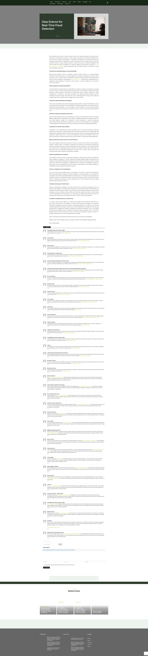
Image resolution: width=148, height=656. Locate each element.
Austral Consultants (51, 314)
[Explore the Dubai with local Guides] (100, 604)
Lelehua (48, 345)
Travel (94, 609)
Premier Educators (51, 291)
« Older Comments (46, 541)
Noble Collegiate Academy (52, 466)
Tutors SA (49, 484)
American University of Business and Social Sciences (58, 260)
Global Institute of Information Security (55, 532)
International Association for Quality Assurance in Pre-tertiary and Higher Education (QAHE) (66, 268)
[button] (107, 3)
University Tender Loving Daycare (54, 403)
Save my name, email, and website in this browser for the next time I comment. (59, 564)
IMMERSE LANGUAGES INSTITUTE (54, 430)
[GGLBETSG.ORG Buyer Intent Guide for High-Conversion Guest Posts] (48, 604)
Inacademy (49, 520)
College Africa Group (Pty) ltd (53, 329)
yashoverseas (50, 306)
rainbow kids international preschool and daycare (57, 352)
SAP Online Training (51, 360)
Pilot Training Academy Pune (53, 393)
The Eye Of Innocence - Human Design (55, 493)
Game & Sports (44, 606)
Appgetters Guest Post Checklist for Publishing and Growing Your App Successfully (53, 648)
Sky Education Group (51, 368)
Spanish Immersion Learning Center (54, 253)
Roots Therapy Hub (51, 276)
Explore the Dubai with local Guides (97, 612)
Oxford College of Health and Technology (56, 384)
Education (43, 15)
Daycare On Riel (50, 245)
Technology (61, 602)
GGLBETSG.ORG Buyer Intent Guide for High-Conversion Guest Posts (46, 610)
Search (60, 544)
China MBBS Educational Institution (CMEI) (56, 230)
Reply (48, 234)
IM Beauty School (50, 283)
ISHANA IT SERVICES (51, 322)
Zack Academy (50, 237)
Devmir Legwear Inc (51, 375)
